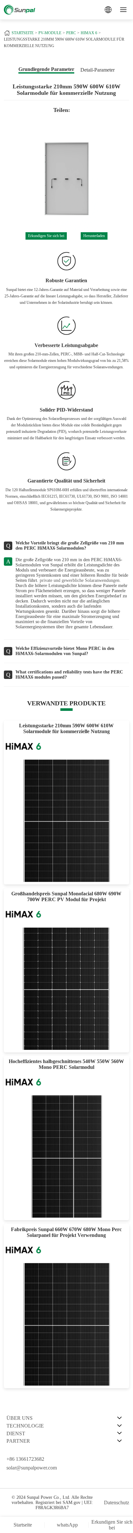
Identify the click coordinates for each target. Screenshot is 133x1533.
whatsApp (67, 1525)
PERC (71, 33)
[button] (10, 179)
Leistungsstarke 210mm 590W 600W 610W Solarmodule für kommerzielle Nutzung (64, 42)
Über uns (19, 1418)
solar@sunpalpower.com (31, 1467)
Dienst (15, 1433)
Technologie (25, 1425)
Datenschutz (116, 1502)
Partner (18, 1441)
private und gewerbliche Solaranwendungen (79, 580)
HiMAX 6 (89, 33)
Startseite (23, 33)
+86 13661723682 (25, 1459)
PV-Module (49, 33)
